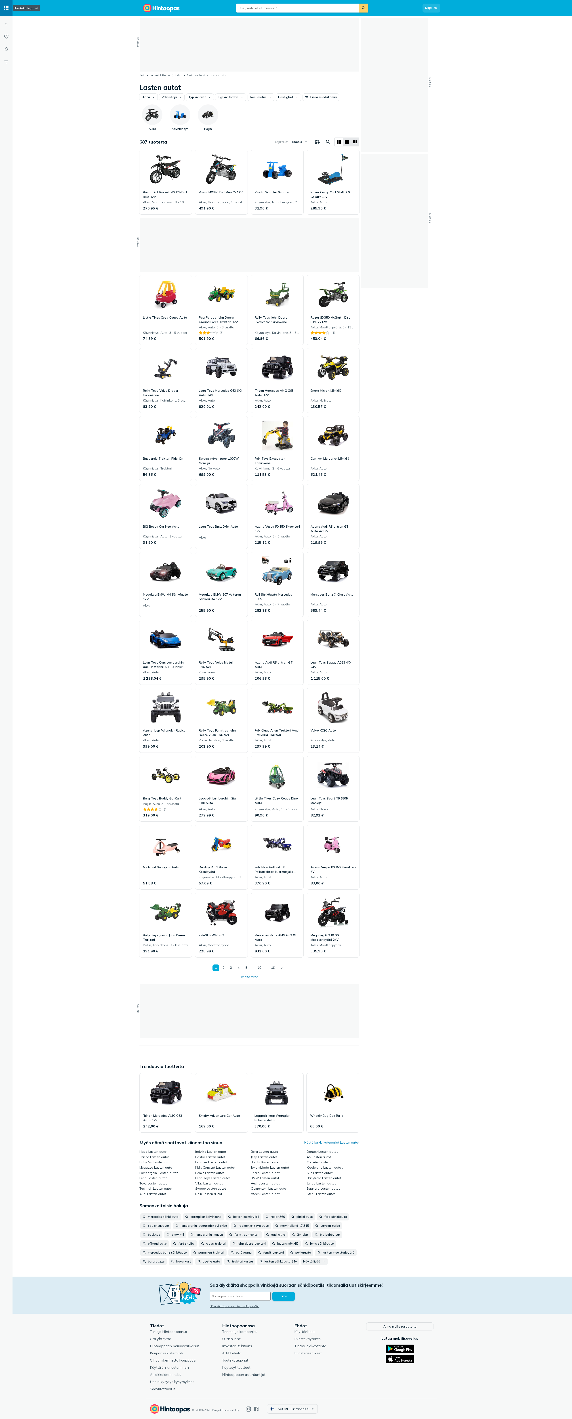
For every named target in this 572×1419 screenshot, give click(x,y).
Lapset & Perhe (159, 75)
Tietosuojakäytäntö (310, 1346)
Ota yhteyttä (160, 1339)
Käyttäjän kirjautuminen (169, 1367)
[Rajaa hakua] (6, 61)
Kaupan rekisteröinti (166, 1353)
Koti (142, 75)
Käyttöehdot (304, 1331)
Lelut (178, 75)
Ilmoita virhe (249, 977)
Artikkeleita (231, 1353)
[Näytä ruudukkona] (339, 142)
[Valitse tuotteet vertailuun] (317, 142)
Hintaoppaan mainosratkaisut (174, 1346)
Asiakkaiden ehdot (165, 1374)
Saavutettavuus (162, 1389)
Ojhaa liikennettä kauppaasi (173, 1360)
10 (259, 968)
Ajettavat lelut (196, 75)
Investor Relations (237, 1346)
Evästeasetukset (308, 1353)
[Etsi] (363, 8)
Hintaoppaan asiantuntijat (243, 1374)
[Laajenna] (6, 24)
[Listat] (6, 36)
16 (273, 968)
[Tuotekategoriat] (6, 8)
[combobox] (297, 8)
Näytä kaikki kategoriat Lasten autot (331, 1142)
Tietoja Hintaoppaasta (168, 1331)
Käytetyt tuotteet (236, 1367)
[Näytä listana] (347, 142)
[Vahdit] (6, 49)
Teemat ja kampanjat (239, 1331)
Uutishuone (231, 1339)
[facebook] (256, 1409)
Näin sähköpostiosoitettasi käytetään (234, 1306)
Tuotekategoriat (235, 1360)
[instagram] (248, 1409)
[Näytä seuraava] (281, 967)
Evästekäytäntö (307, 1339)
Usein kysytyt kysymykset (172, 1381)
